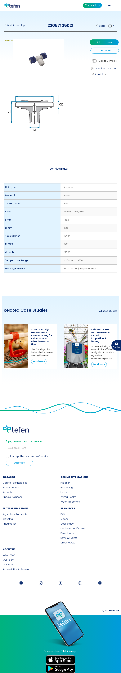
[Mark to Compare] (94, 60)
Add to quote (104, 42)
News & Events (68, 538)
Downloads (67, 533)
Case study (67, 523)
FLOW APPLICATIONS (15, 508)
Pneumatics (10, 523)
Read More (39, 361)
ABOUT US (9, 549)
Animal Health (68, 497)
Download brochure (106, 68)
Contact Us (92, 5)
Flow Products (11, 487)
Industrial (8, 519)
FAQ (62, 514)
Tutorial (99, 74)
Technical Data (58, 168)
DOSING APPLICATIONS (74, 477)
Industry (65, 492)
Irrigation (65, 482)
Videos (64, 519)
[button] (36, 61)
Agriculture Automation (16, 514)
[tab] (58, 168)
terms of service (39, 456)
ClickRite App (67, 542)
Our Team (8, 559)
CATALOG (9, 477)
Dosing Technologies (15, 482)
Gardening (66, 487)
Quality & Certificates (72, 528)
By (111, 610)
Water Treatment (70, 501)
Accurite (7, 492)
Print (115, 26)
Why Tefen (9, 555)
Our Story (8, 564)
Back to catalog (16, 25)
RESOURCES (67, 508)
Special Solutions (12, 497)
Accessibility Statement (16, 569)
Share (102, 25)
